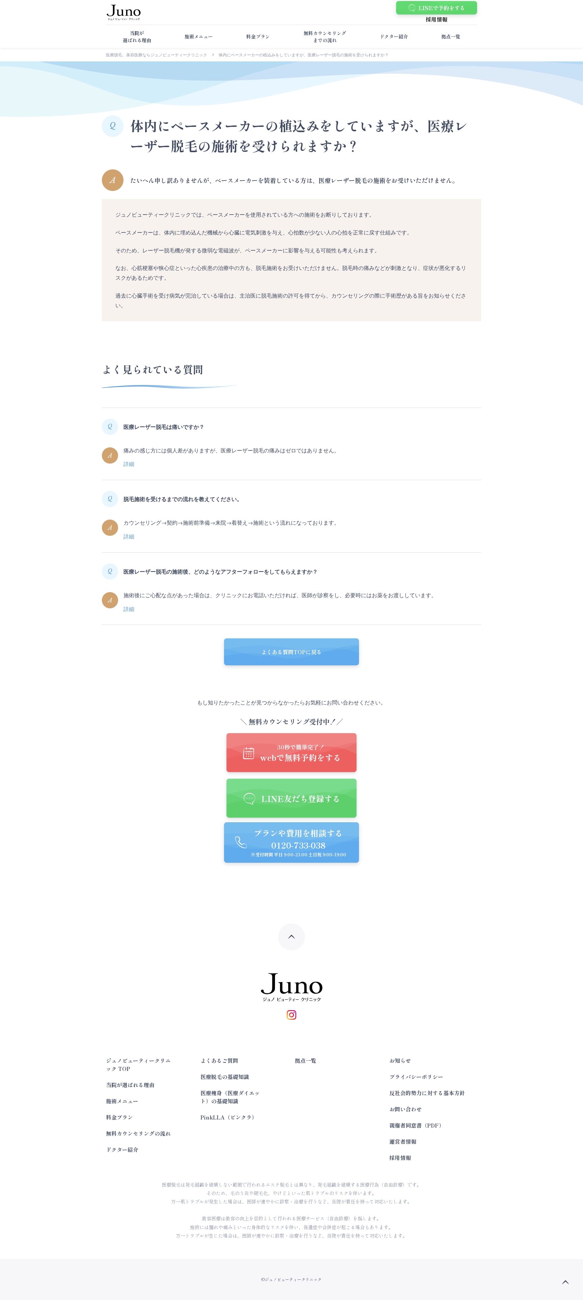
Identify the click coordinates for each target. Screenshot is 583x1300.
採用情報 (436, 19)
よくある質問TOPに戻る (291, 652)
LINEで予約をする (442, 8)
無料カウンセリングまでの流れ (325, 37)
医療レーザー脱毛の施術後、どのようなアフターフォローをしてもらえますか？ (220, 571)
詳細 (128, 464)
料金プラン (258, 36)
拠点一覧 (450, 36)
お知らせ (400, 1060)
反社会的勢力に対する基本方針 (427, 1093)
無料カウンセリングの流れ (138, 1133)
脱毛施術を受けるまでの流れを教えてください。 (182, 499)
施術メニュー (199, 36)
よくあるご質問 (219, 1060)
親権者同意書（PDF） (416, 1125)
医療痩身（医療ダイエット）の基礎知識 (230, 1097)
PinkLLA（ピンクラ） (228, 1117)
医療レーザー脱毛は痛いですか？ (163, 427)
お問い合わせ (405, 1109)
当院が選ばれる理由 (137, 37)
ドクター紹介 (394, 36)
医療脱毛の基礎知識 (224, 1077)
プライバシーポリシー (416, 1077)
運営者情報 (402, 1141)
